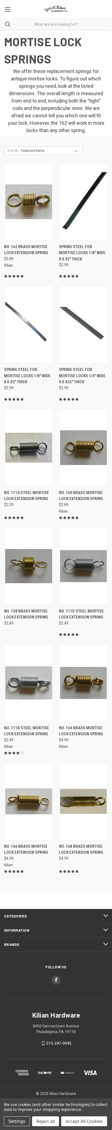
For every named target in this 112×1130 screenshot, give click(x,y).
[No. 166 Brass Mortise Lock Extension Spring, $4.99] (28, 801)
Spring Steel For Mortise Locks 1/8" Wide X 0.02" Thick (82, 253)
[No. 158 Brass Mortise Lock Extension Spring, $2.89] (28, 566)
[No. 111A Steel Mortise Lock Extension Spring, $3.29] (28, 448)
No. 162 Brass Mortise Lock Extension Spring (26, 249)
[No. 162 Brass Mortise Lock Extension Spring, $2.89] (28, 202)
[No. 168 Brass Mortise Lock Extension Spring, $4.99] (83, 801)
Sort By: (13, 151)
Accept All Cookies (84, 1121)
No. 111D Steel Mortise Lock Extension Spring (81, 614)
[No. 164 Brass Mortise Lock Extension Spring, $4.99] (83, 683)
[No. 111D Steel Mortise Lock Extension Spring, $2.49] (83, 566)
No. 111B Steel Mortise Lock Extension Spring (26, 731)
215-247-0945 (58, 1043)
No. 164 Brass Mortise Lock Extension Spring (81, 731)
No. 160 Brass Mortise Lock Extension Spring (81, 495)
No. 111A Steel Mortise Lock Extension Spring (26, 495)
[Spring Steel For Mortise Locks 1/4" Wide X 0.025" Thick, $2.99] (83, 324)
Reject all (45, 1121)
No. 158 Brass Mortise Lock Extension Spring (26, 614)
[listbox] (50, 151)
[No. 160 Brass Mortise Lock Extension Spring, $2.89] (83, 448)
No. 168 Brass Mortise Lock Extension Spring (81, 849)
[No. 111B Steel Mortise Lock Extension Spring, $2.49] (28, 683)
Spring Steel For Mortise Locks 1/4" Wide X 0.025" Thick (82, 375)
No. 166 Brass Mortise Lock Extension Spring (26, 849)
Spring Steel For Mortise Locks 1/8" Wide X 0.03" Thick (27, 375)
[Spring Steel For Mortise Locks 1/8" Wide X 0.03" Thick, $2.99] (28, 324)
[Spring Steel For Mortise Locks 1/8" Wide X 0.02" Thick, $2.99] (83, 202)
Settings (16, 1121)
